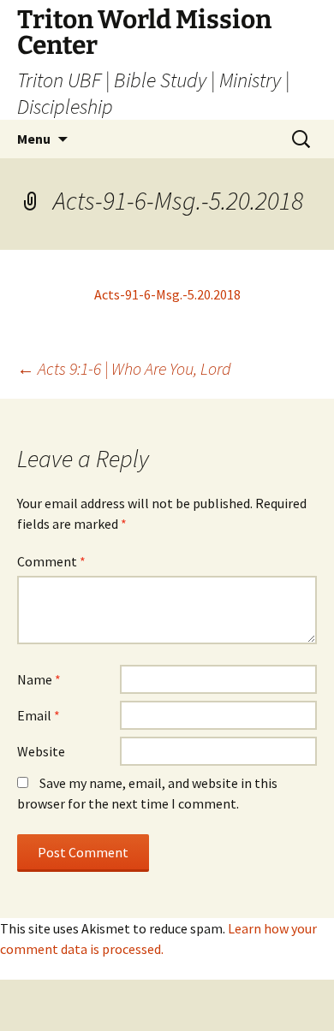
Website (41, 751)
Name (39, 679)
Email (38, 715)
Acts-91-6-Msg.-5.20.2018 (167, 294)
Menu (34, 138)
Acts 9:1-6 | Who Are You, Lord (124, 368)
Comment (51, 561)
